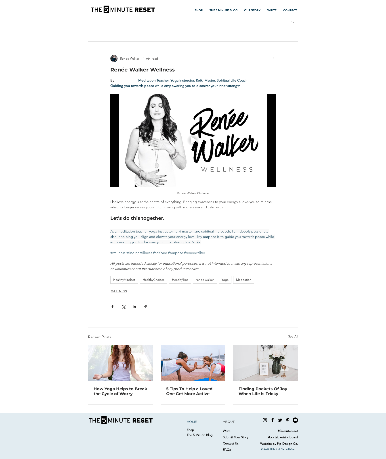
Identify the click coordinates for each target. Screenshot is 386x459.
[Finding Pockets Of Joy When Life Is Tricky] (265, 363)
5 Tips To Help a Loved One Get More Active (189, 391)
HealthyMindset (124, 280)
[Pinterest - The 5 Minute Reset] (287, 420)
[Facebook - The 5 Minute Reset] (272, 420)
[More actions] (273, 58)
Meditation (243, 280)
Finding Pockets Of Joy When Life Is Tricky (263, 391)
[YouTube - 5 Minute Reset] (295, 420)
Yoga (225, 280)
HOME (192, 422)
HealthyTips (180, 280)
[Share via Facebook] (112, 306)
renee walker (205, 280)
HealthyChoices (153, 280)
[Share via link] (145, 306)
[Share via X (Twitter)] (123, 306)
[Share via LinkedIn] (134, 306)
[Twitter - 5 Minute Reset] (280, 420)
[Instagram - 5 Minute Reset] (265, 420)
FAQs (227, 450)
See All (293, 336)
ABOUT (229, 422)
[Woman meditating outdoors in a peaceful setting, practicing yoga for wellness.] (120, 363)
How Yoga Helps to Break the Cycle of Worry (120, 391)
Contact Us (231, 443)
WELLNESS (119, 291)
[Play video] (193, 140)
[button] (292, 21)
